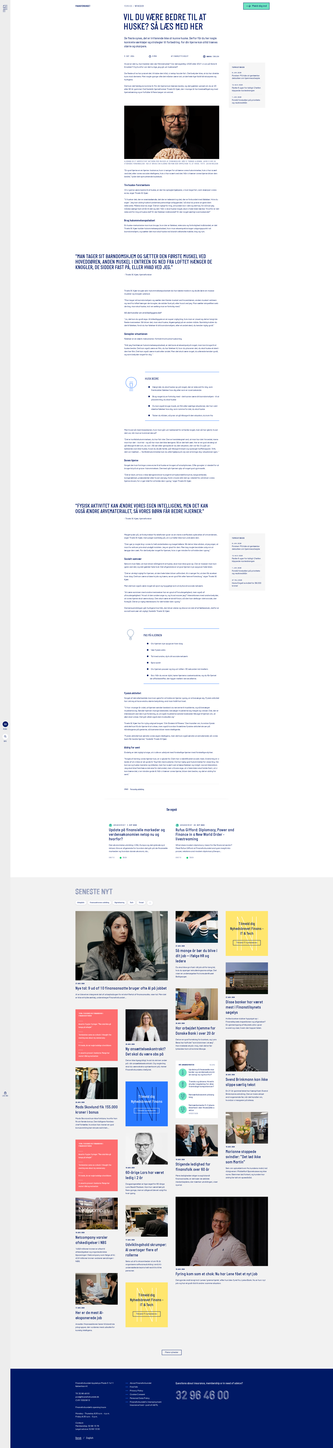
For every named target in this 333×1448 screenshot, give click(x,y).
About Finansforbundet (140, 1383)
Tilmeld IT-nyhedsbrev (246, 943)
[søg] (5, 738)
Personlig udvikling (137, 789)
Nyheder (139, 6)
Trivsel (141, 903)
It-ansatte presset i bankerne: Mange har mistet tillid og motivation (94, 1054)
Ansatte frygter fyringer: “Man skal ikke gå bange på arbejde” (95, 1025)
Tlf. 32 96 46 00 (82, 1394)
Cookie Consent (137, 1395)
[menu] (5, 726)
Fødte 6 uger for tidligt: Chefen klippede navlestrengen (246, 89)
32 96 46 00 (202, 1395)
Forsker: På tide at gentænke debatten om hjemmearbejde (246, 77)
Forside (128, 6)
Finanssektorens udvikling (99, 903)
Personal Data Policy (140, 1398)
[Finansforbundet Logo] (5, 9)
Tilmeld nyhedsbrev (146, 1111)
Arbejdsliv (80, 903)
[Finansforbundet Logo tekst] (82, 6)
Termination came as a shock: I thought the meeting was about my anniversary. (95, 1036)
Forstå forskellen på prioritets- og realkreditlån (246, 101)
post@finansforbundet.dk (87, 1397)
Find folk (134, 1387)
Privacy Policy (136, 1391)
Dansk (78, 1438)
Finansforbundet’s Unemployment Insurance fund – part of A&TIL (145, 1403)
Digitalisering (119, 903)
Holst (179, 56)
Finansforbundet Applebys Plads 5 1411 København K (94, 1384)
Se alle (212, 1065)
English (216, 57)
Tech (131, 903)
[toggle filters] (150, 903)
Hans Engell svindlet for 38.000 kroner (246, 584)
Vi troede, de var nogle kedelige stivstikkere (95, 1046)
